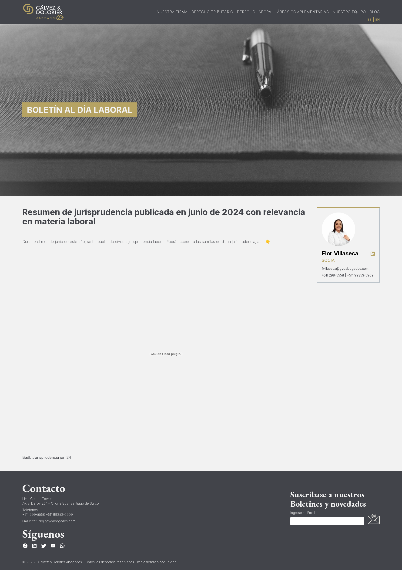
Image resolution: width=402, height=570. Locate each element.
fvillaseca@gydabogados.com (345, 268)
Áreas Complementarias (303, 12)
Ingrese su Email (302, 513)
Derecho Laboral (255, 12)
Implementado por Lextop (157, 562)
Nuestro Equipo (349, 12)
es (370, 19)
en (377, 19)
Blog (374, 12)
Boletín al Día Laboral (79, 110)
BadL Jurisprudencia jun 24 (46, 457)
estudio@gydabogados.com (53, 521)
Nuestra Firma (172, 12)
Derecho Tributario (212, 12)
